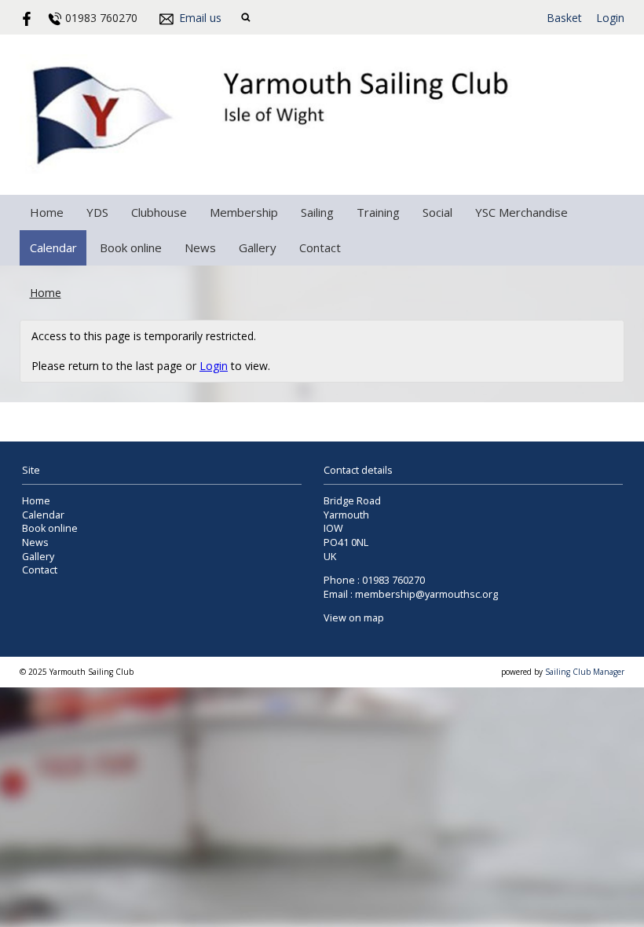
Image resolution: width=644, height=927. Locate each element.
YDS (97, 212)
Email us (200, 17)
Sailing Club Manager (584, 671)
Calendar (53, 247)
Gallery (257, 247)
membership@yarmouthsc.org (426, 594)
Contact (320, 247)
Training (378, 212)
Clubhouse (159, 212)
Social (437, 212)
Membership (244, 212)
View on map (354, 618)
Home (47, 212)
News (200, 247)
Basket (564, 17)
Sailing (317, 212)
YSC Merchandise (521, 212)
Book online (131, 247)
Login (610, 17)
